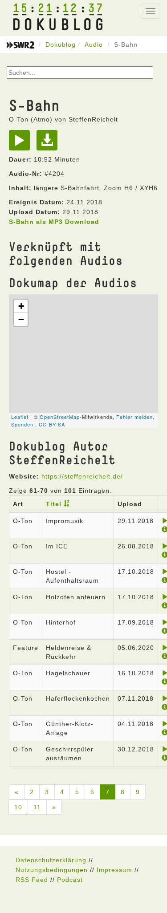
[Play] (21, 143)
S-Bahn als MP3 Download (54, 221)
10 (18, 807)
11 (37, 807)
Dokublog (60, 44)
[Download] (49, 143)
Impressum (114, 869)
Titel (53, 503)
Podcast (70, 879)
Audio (94, 44)
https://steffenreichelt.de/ (82, 476)
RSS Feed (32, 879)
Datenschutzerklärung (51, 860)
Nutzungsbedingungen (52, 869)
